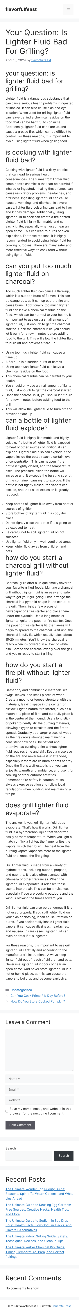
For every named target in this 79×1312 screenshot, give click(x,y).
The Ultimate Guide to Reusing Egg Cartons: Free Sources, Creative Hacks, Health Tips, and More (38, 1209)
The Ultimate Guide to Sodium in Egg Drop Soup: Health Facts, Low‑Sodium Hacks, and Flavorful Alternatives (39, 1225)
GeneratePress (61, 1306)
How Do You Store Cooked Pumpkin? (37, 1001)
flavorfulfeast (21, 9)
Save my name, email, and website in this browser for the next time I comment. (40, 1111)
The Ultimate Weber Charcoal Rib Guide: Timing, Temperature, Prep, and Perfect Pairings (35, 1252)
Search (11, 1148)
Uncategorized (21, 990)
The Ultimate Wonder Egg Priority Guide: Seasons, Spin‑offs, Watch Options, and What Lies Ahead (39, 1193)
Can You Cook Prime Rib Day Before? (37, 996)
